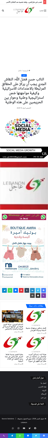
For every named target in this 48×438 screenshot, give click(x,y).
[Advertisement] (24, 43)
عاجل (20, 70)
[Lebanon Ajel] (24, 10)
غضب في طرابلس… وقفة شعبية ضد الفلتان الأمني (24, 2)
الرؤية (44, 390)
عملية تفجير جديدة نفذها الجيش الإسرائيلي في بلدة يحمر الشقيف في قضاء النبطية (14, 358)
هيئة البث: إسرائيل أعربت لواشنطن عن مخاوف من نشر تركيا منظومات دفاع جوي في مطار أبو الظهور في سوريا (36, 358)
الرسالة (43, 394)
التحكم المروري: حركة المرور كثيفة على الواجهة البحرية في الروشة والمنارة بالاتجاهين (12, 327)
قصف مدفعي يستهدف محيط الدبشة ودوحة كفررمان (36, 329)
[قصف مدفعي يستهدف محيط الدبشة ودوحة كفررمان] (35, 318)
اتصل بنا (43, 383)
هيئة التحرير (42, 387)
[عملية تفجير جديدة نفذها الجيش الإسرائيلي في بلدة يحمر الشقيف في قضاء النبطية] (12, 344)
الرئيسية (26, 70)
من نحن (43, 397)
